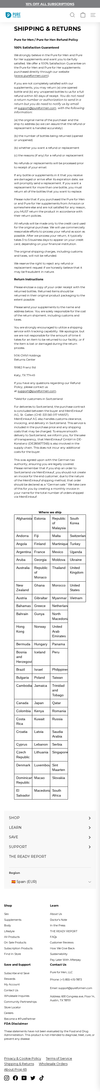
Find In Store (12, 954)
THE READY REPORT (63, 931)
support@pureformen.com (37, 108)
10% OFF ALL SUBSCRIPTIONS (50, 4)
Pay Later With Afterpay (65, 959)
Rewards (9, 979)
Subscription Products (18, 948)
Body (7, 925)
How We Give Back (62, 948)
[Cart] (83, 15)
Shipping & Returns (19, 1064)
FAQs (53, 937)
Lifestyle (9, 931)
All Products (12, 937)
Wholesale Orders (53, 1064)
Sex (6, 914)
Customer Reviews (62, 942)
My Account (12, 984)
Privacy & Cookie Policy (22, 1058)
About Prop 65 (15, 1069)
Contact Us (11, 990)
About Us (56, 914)
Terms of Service (59, 1058)
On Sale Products (15, 942)
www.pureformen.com (31, 75)
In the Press (57, 925)
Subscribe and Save (16, 973)
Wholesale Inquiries (16, 996)
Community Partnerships (20, 1001)
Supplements (12, 919)
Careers (8, 1013)
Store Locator (12, 1007)
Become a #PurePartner (19, 1019)
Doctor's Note (58, 919)
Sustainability (58, 954)
